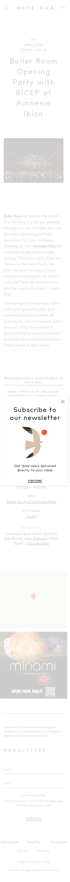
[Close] (63, 401)
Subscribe (35, 481)
